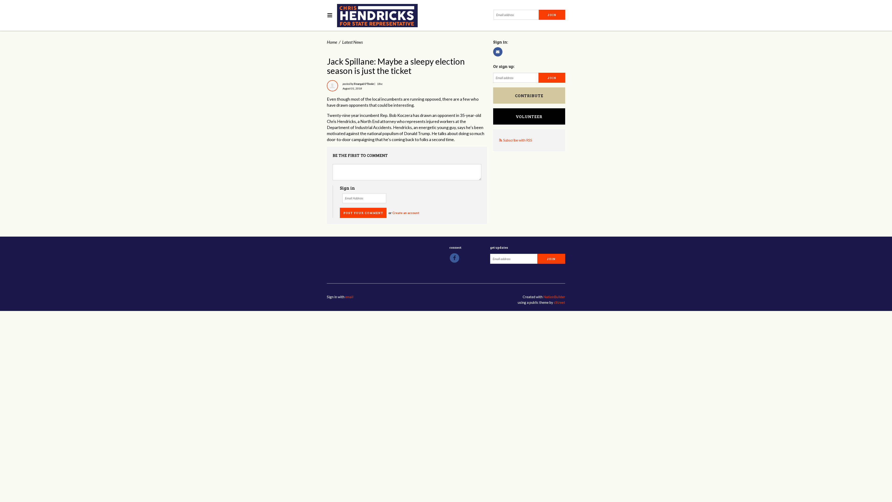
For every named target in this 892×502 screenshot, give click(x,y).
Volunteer (529, 116)
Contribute (529, 95)
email (349, 297)
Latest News (352, 42)
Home (332, 42)
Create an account (405, 213)
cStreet (559, 302)
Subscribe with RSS (517, 140)
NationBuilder (554, 297)
